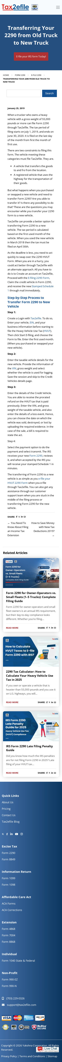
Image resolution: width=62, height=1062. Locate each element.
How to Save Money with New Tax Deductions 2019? (42, 527)
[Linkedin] (12, 834)
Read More (12, 627)
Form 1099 (8, 878)
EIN (32, 322)
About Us (7, 802)
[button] (47, 1049)
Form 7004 (8, 935)
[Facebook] (8, 834)
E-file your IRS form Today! (31, 56)
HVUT (47, 331)
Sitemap (52, 1056)
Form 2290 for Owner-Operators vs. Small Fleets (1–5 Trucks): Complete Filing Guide (31, 597)
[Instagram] (21, 834)
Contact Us (8, 815)
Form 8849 (8, 859)
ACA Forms (8, 903)
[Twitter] (4, 834)
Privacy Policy (9, 1056)
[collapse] (58, 7)
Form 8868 (8, 942)
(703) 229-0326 (15, 998)
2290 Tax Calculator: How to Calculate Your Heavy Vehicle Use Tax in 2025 (29, 675)
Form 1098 (8, 884)
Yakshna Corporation (35, 1045)
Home (6, 75)
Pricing (6, 808)
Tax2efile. (36, 318)
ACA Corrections (12, 910)
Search (49, 93)
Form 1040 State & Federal (18, 960)
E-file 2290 (36, 75)
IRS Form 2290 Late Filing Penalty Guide (29, 748)
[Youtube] (17, 834)
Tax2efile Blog (11, 821)
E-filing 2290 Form (38, 278)
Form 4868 (8, 929)
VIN (14, 368)
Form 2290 (20, 75)
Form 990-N (9, 986)
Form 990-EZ (10, 979)
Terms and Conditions (32, 1056)
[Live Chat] (47, 1049)
